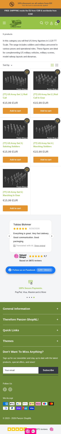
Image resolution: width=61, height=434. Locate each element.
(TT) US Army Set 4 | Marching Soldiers (43, 145)
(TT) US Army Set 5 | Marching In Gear (13, 193)
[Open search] (41, 22)
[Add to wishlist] (27, 72)
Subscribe (48, 370)
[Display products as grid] (52, 65)
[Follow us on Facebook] (5, 389)
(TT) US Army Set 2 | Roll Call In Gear (45, 96)
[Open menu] (4, 23)
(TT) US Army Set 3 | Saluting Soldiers (13, 145)
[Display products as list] (57, 65)
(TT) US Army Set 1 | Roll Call (15, 96)
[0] (56, 23)
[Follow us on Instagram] (10, 389)
